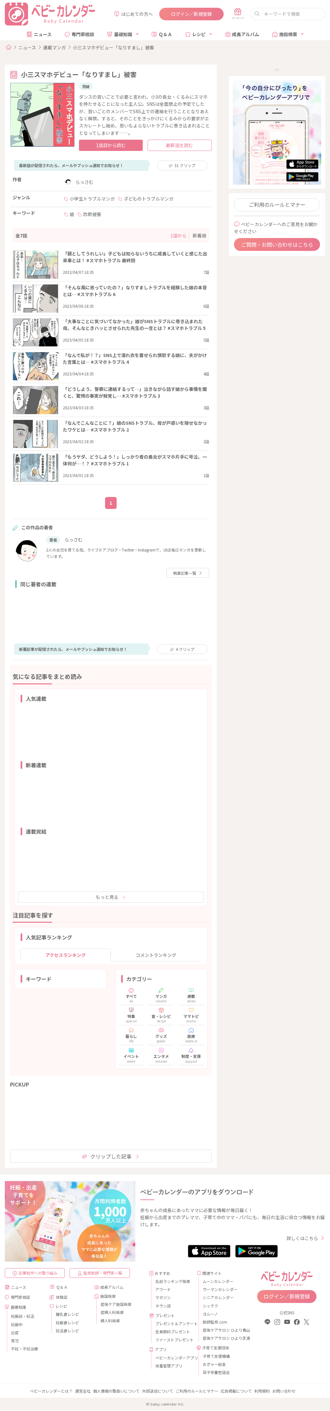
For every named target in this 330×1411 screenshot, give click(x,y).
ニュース (43, 34)
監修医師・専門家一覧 (102, 1273)
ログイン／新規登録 (191, 14)
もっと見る (107, 897)
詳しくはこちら (302, 1238)
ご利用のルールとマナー (277, 204)
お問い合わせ (284, 1391)
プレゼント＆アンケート (173, 1323)
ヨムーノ (210, 1314)
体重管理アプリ (168, 1365)
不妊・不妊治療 (24, 1348)
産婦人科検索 (112, 1312)
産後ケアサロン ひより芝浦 (221, 1338)
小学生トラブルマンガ (92, 198)
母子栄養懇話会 (216, 1372)
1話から (178, 235)
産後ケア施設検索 (116, 1304)
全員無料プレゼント (172, 1331)
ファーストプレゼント (173, 1339)
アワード (163, 1289)
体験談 (61, 1297)
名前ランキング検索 (172, 1281)
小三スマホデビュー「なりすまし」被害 (113, 47)
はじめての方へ (137, 14)
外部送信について (157, 1391)
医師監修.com (215, 1322)
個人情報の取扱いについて (116, 1391)
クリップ (184, 165)
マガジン (163, 1297)
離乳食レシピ (67, 1314)
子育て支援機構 (216, 1356)
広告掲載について (236, 1391)
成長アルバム (245, 34)
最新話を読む (179, 145)
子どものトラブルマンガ (148, 198)
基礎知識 (123, 34)
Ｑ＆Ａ (165, 34)
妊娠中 (17, 1324)
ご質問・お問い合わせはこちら (277, 244)
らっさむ (84, 182)
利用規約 (262, 1391)
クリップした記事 (110, 1156)
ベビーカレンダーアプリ (173, 1357)
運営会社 (83, 1391)
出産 (15, 1332)
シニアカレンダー (218, 1297)
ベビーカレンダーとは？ (51, 1391)
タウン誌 (163, 1305)
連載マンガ (54, 47)
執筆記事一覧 (184, 573)
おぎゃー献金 (214, 1364)
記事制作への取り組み (38, 1273)
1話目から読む (111, 145)
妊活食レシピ (67, 1330)
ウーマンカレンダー (220, 1289)
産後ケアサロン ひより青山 (221, 1330)
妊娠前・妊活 (22, 1316)
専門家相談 (83, 34)
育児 (15, 1340)
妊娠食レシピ (67, 1322)
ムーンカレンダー (218, 1281)
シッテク (210, 1305)
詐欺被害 (92, 214)
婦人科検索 (110, 1320)
